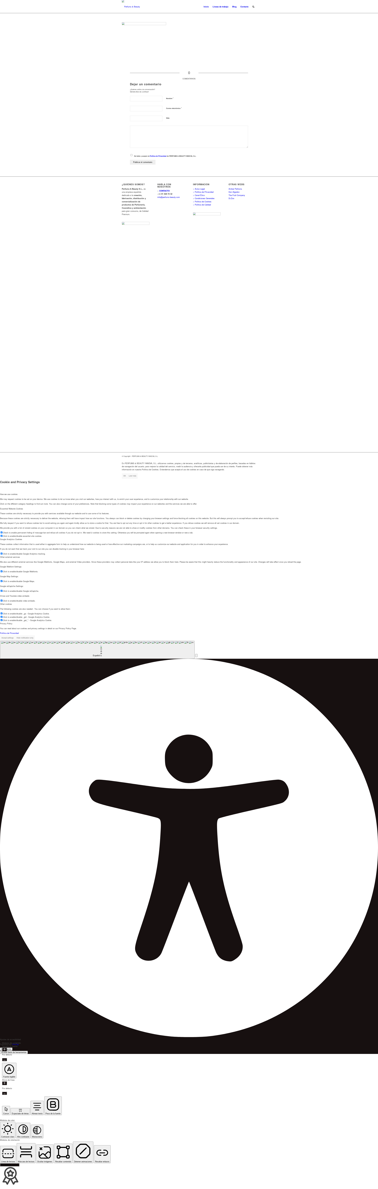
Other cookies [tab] (6, 604)
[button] (196, 655)
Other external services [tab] (10, 557)
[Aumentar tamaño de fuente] (4, 1049)
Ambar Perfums (235, 188)
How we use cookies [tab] (9, 494)
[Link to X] (249, 456)
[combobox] (97, 650)
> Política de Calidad (202, 204)
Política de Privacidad (158, 156)
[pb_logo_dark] (131, 6)
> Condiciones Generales (204, 198)
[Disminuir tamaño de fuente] (4, 1059)
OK (124, 475)
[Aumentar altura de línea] (4, 1083)
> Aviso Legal (199, 188)
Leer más (132, 475)
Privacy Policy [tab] (6, 623)
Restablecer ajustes (9, 1165)
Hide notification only (25, 637)
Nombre (169, 98)
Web (168, 118)
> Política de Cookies (202, 201)
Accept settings (7, 637)
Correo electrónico (174, 108)
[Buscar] (253, 6)
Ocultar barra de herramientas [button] (14, 1052)
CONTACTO (164, 190)
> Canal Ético (199, 195)
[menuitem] (206, 6)
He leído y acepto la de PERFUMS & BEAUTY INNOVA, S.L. (165, 156)
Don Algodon (234, 192)
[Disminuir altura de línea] (4, 1093)
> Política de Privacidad (203, 192)
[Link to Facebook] (245, 456)
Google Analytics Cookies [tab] (11, 539)
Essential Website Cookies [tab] (11, 508)
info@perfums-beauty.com (168, 197)
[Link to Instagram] (254, 456)
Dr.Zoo (231, 198)
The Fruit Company (237, 195)
